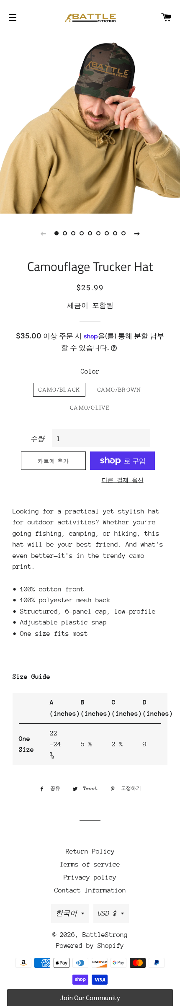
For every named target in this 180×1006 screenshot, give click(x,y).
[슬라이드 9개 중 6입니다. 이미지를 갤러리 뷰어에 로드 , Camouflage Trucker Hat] (98, 233)
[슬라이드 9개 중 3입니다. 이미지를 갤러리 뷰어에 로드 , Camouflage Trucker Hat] (73, 233)
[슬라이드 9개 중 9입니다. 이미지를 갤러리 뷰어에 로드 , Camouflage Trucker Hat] (123, 233)
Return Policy (90, 851)
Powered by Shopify (90, 945)
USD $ (107, 913)
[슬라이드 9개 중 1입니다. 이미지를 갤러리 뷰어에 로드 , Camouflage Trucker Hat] (56, 233)
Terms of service (90, 864)
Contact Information (90, 890)
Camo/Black (59, 389)
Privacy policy (90, 877)
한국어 (66, 913)
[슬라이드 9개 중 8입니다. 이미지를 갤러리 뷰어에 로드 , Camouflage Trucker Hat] (115, 233)
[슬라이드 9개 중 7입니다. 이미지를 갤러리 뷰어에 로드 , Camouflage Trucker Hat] (107, 233)
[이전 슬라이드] (43, 233)
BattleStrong (105, 935)
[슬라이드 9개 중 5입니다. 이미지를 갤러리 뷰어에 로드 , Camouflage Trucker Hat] (90, 233)
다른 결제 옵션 (123, 480)
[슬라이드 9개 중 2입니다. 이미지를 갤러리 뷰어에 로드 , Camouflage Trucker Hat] (65, 233)
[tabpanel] (90, 124)
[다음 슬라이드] (137, 233)
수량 (37, 439)
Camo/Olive (90, 407)
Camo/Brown (119, 389)
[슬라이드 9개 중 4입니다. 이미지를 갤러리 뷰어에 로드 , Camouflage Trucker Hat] (81, 233)
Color (90, 371)
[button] (90, 997)
